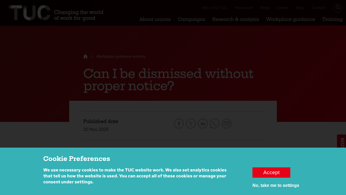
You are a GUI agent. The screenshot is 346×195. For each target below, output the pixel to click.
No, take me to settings (275, 185)
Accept (271, 172)
